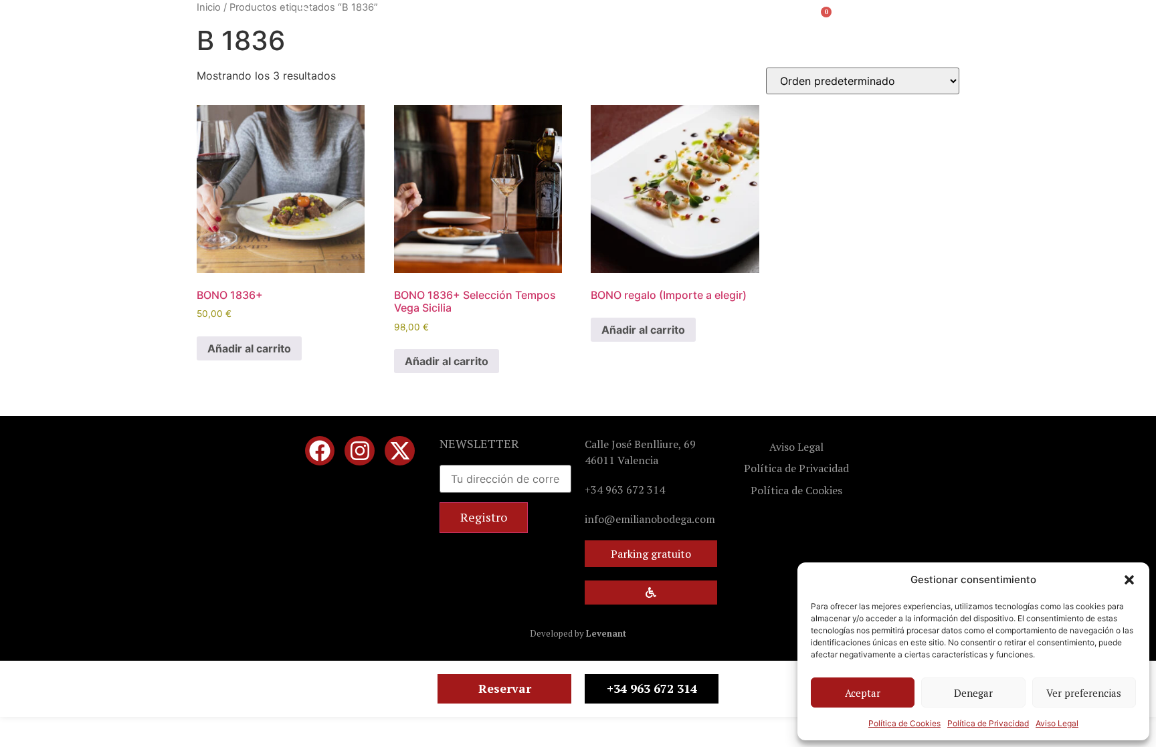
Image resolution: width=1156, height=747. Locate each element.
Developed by (578, 633)
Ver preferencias (1083, 693)
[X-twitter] (400, 451)
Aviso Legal (1057, 723)
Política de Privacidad (988, 723)
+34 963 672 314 (625, 489)
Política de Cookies (904, 723)
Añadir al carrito (249, 348)
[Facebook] (320, 451)
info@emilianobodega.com (650, 519)
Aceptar (862, 693)
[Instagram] (360, 451)
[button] (1129, 579)
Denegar (973, 693)
